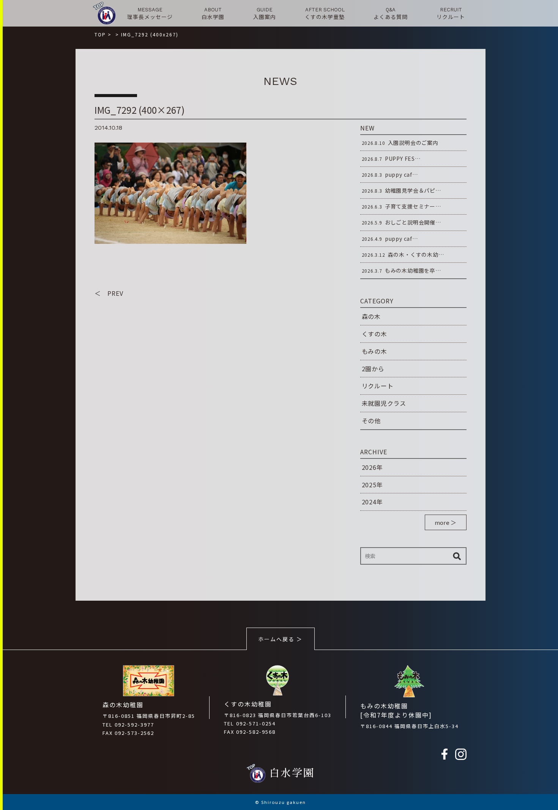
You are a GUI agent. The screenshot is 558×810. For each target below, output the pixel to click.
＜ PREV (109, 293)
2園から (373, 368)
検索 (457, 556)
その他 (371, 420)
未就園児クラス (384, 403)
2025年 (372, 484)
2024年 (372, 501)
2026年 (372, 467)
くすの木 (374, 333)
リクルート (378, 385)
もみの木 (374, 351)
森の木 (371, 316)
